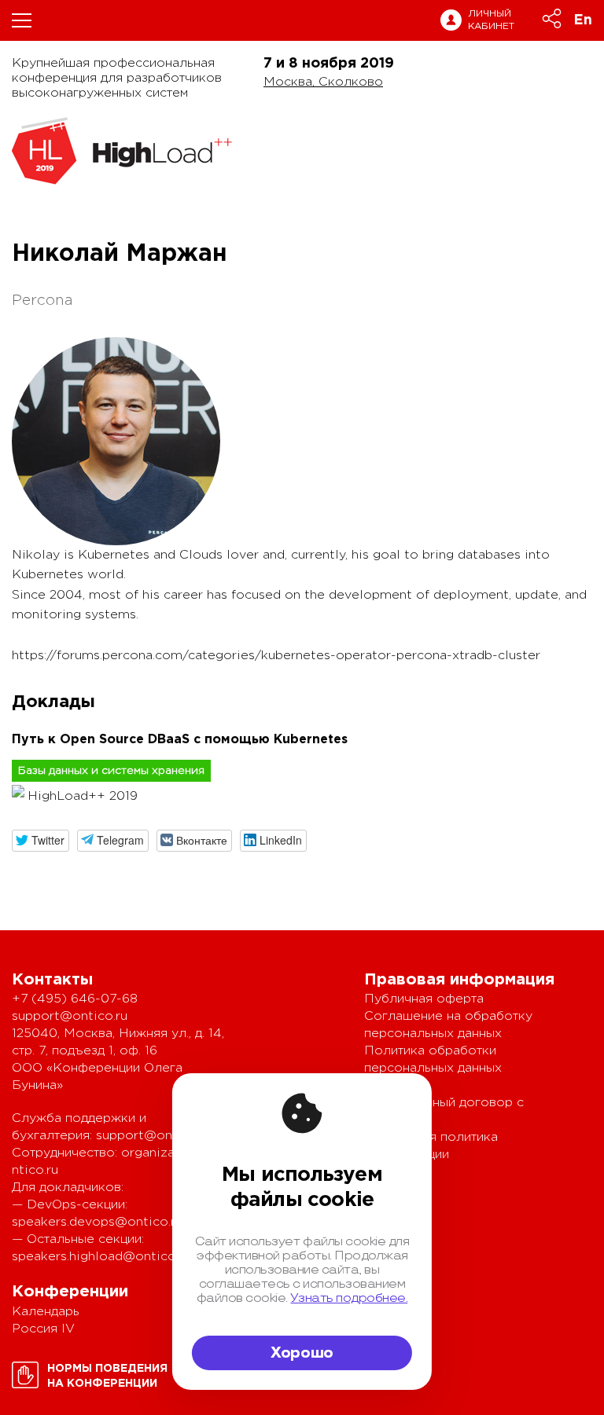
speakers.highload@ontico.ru (101, 1257)
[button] (40, 840)
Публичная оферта (424, 999)
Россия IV (43, 1329)
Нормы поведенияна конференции (107, 1376)
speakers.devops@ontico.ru (97, 1222)
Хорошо (302, 1353)
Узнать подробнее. (348, 1298)
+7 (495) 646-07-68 (75, 999)
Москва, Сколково (323, 82)
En (582, 20)
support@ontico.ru (69, 1016)
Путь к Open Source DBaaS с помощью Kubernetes (180, 740)
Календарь (45, 1312)
